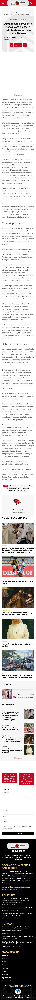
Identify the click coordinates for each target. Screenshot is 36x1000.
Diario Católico (11, 37)
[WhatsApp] (25, 45)
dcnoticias (25, 488)
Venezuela (23, 490)
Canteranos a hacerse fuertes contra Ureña (17, 582)
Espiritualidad (6, 610)
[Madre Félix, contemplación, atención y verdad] (18, 629)
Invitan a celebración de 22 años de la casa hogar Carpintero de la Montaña (17, 676)
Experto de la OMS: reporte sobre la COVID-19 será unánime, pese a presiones (26, 780)
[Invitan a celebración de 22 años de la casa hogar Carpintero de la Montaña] (18, 660)
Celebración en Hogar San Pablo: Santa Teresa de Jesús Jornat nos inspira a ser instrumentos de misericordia (18, 550)
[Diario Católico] (18, 501)
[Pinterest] (20, 45)
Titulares (23, 20)
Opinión (4, 641)
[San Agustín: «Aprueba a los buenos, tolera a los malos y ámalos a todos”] (18, 597)
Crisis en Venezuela (13, 488)
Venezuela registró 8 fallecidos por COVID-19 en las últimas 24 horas (9, 779)
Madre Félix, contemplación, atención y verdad (18, 645)
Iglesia (4, 545)
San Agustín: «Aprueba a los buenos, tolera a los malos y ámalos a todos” (17, 614)
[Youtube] (24, 851)
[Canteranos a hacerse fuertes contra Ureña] (18, 566)
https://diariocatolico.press (18, 512)
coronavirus (21, 486)
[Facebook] (11, 45)
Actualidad (13, 13)
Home (6, 13)
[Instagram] (16, 851)
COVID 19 (29, 486)
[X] (16, 45)
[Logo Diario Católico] (18, 3)
